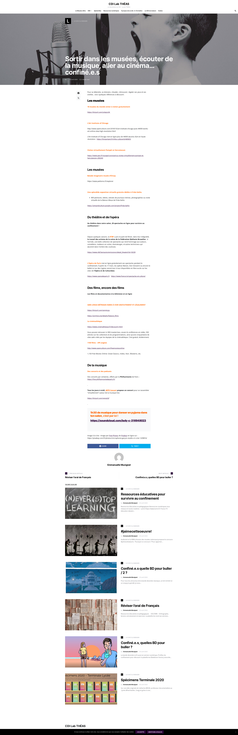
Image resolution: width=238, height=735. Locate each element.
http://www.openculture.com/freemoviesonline (105, 348)
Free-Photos (113, 435)
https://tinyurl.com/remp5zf (98, 398)
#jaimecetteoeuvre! (136, 531)
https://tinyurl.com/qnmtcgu (98, 310)
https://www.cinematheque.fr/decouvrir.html (105, 327)
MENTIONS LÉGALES (155, 732)
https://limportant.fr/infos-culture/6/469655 (114, 139)
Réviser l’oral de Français (140, 606)
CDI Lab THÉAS (119, 4)
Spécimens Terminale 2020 (142, 680)
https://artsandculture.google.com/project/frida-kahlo (108, 206)
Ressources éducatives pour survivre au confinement (143, 496)
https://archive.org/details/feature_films (103, 316)
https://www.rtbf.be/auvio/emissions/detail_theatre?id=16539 (111, 252)
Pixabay (124, 435)
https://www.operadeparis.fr (98, 276)
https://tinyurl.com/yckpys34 (98, 112)
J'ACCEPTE (140, 732)
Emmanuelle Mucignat (119, 465)
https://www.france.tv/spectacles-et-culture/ (128, 276)
